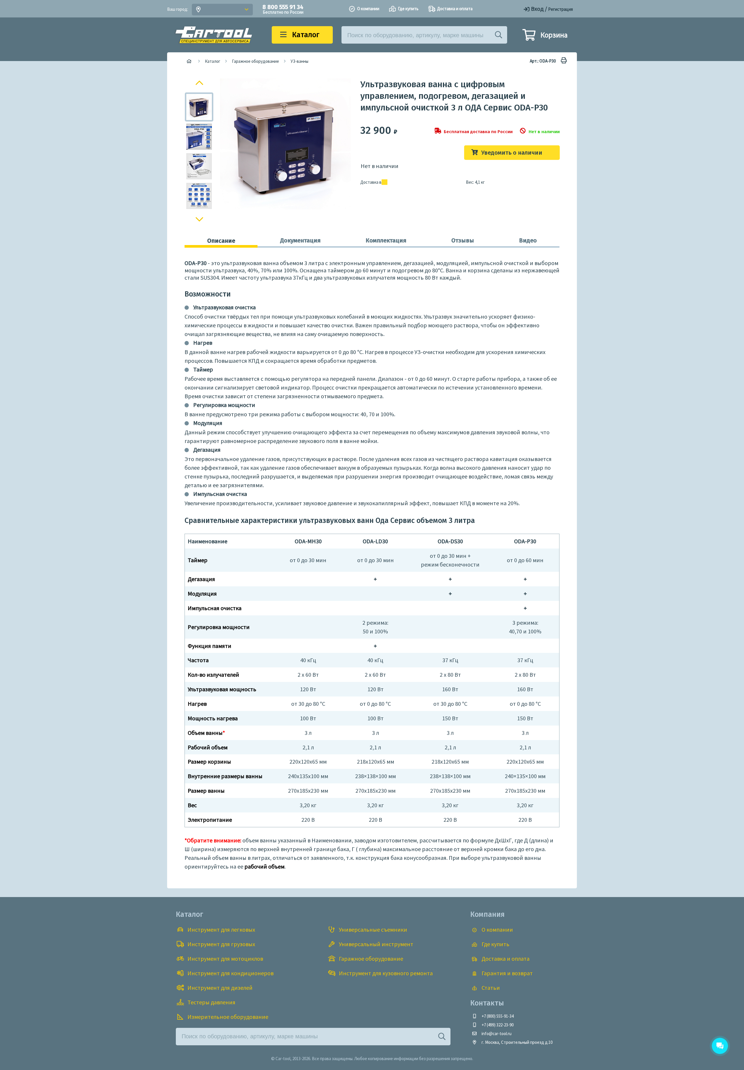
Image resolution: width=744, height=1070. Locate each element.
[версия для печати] (562, 61)
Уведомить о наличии (511, 152)
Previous (199, 82)
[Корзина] (529, 37)
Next (199, 221)
